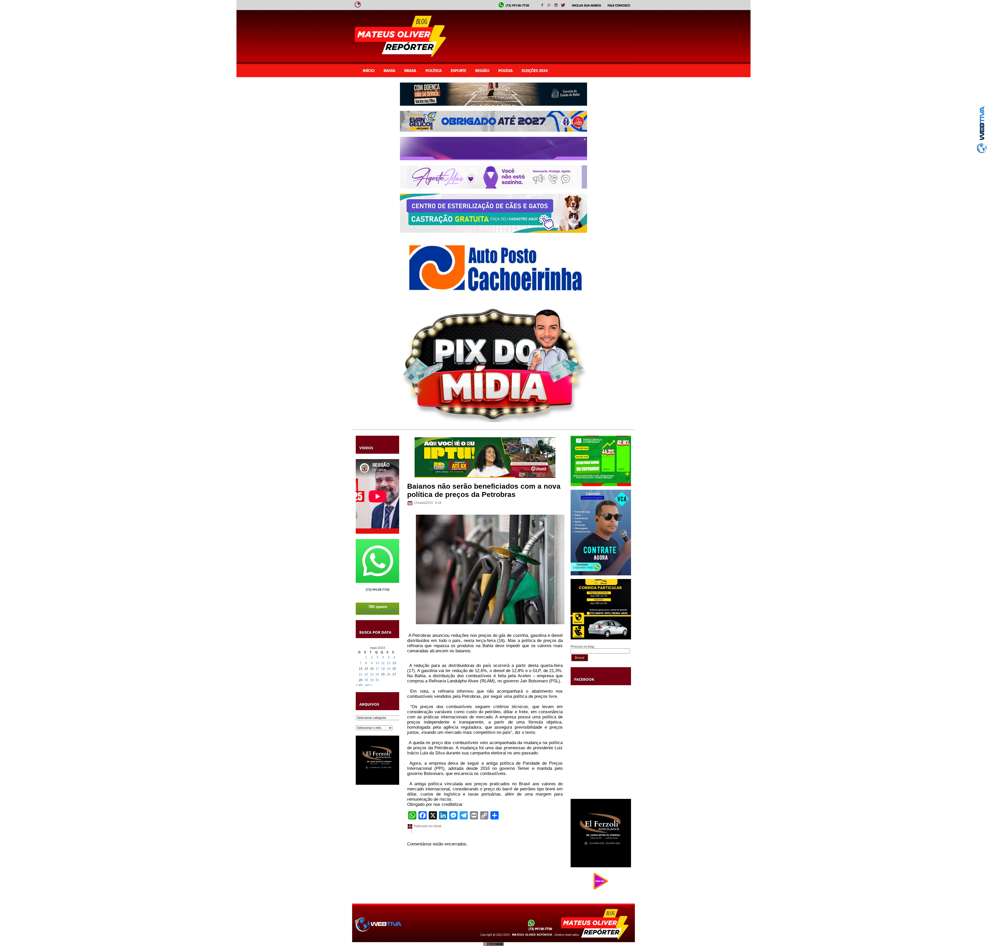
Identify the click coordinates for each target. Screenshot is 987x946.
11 (383, 663)
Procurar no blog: (583, 646)
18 (383, 669)
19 (388, 669)
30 (372, 680)
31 (377, 680)
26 (388, 674)
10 (377, 663)
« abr (359, 685)
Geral (437, 826)
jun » (368, 685)
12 (388, 663)
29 (366, 680)
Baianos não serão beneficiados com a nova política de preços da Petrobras (484, 490)
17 (377, 669)
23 (372, 674)
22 (366, 674)
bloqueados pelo (377, 608)
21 (360, 674)
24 (377, 674)
